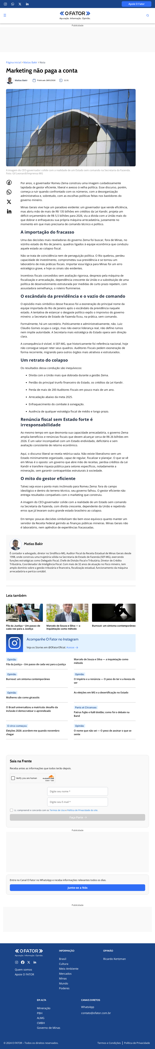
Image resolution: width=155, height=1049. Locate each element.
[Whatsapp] (13, 4)
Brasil (62, 959)
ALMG (40, 1018)
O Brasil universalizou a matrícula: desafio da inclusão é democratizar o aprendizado (32, 709)
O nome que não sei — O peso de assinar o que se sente (102, 732)
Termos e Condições (109, 1043)
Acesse (70, 647)
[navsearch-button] (148, 16)
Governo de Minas (48, 1028)
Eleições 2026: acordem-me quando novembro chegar (32, 732)
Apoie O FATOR (24, 974)
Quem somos (23, 969)
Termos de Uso (57, 810)
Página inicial (13, 62)
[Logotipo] (75, 16)
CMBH (41, 1023)
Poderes (64, 988)
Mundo (63, 983)
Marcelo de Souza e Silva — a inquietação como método (101, 661)
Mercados (65, 973)
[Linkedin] (27, 4)
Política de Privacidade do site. (82, 810)
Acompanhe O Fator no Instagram (52, 639)
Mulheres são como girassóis (23, 697)
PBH (39, 1013)
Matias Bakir (30, 62)
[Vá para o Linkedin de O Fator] (35, 962)
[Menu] (5, 15)
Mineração (43, 1008)
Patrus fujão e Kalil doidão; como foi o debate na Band (101, 714)
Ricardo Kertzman (114, 959)
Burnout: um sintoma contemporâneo (28, 679)
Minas (63, 978)
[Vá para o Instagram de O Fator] (16, 962)
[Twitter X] (20, 4)
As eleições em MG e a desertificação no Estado (101, 692)
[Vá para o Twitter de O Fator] (29, 962)
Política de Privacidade (137, 1043)
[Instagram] (5, 4)
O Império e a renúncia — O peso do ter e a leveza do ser (104, 680)
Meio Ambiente (68, 968)
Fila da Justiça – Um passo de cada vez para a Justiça (36, 664)
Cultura (63, 964)
